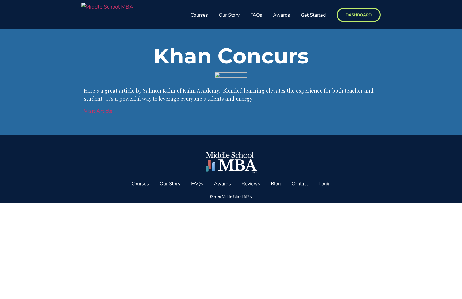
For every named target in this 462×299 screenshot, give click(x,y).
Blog (276, 183)
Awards (281, 15)
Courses (199, 15)
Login (325, 183)
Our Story (229, 15)
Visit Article (98, 110)
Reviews (251, 183)
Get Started (313, 15)
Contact (300, 183)
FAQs (256, 15)
